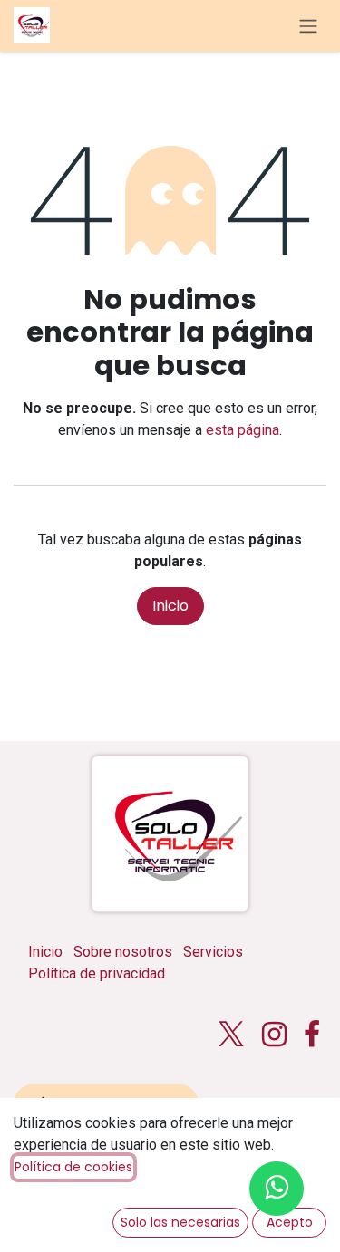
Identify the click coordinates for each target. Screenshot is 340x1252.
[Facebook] (312, 1034)
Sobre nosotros (122, 951)
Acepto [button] (290, 1222)
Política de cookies (73, 1167)
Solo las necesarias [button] (180, 1222)
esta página (242, 429)
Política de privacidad (96, 973)
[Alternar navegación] (308, 25)
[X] (231, 1034)
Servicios (213, 951)
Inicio (170, 605)
